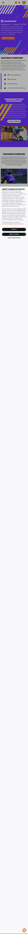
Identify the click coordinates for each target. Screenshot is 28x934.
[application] (24, 930)
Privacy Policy (8, 224)
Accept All (14, 229)
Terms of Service (19, 224)
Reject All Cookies (14, 234)
